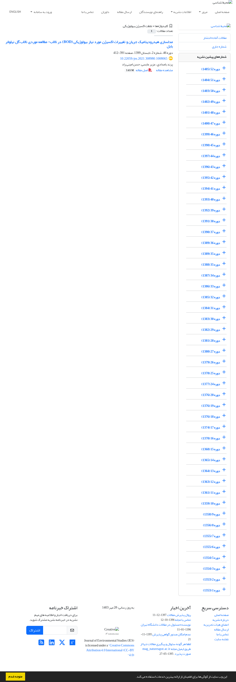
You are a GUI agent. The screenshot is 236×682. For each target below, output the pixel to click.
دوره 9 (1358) (211, 514)
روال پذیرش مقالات (179, 615)
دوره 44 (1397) (210, 156)
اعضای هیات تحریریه (216, 624)
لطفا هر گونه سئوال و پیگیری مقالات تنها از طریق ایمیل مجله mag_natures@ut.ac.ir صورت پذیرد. (165, 649)
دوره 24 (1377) (210, 384)
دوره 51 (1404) (210, 80)
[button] (134, 677)
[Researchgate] (72, 644)
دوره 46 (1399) (210, 134)
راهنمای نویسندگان (151, 12)
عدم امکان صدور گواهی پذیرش (171, 634)
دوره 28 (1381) (210, 341)
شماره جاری (219, 46)
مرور (204, 12)
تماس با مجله (183, 620)
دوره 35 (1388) (210, 265)
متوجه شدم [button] (15, 676)
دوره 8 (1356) (211, 525)
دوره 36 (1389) (210, 243)
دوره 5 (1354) (211, 558)
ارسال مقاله (124, 12)
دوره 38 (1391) (210, 221)
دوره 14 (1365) (210, 460)
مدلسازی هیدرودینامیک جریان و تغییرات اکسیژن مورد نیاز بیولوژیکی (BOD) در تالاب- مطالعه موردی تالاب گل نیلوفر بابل (89, 44)
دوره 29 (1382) (210, 330)
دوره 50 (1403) (210, 91)
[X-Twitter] (62, 644)
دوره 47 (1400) (210, 123)
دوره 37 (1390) (210, 232)
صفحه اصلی (222, 12)
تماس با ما (87, 12)
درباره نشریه (220, 620)
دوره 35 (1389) (210, 254)
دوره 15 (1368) (210, 449)
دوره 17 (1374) (210, 427)
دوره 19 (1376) (210, 406)
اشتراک (34, 630)
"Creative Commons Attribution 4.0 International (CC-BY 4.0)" (110, 650)
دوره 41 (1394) (210, 189)
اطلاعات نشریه (182, 12)
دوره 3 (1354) (211, 569)
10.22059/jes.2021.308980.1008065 (143, 58)
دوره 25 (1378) (210, 373)
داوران (105, 12)
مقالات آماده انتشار (215, 38)
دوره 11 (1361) (210, 493)
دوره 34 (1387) (210, 275)
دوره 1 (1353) (211, 590)
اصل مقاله (137, 70)
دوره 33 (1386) (210, 286)
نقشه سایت (221, 639)
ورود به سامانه (42, 12)
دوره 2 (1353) (211, 579)
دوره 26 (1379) (210, 362)
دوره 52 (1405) (210, 69)
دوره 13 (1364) (210, 471)
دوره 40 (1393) (210, 199)
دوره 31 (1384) (210, 308)
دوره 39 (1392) (210, 210)
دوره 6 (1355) (211, 547)
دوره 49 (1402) (210, 102)
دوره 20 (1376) (210, 395)
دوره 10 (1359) (210, 503)
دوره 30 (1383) (210, 319)
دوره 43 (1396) (210, 167)
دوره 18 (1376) (210, 417)
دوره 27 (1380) (210, 351)
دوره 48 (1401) (210, 113)
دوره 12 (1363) (210, 482)
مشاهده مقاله (164, 70)
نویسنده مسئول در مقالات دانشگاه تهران (166, 624)
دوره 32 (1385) (210, 297)
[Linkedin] (52, 644)
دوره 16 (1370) (210, 438)
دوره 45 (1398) (210, 145)
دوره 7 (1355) (211, 536)
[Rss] (41, 644)
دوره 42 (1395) (210, 178)
